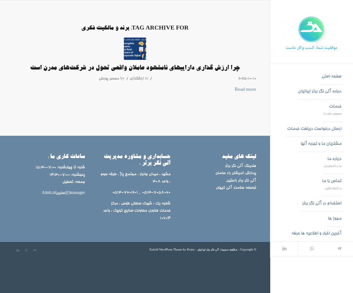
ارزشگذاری (137, 79)
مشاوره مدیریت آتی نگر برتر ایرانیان (217, 249)
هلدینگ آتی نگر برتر (240, 166)
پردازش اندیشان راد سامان (235, 173)
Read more (245, 89)
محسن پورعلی (109, 79)
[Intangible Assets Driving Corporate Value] (135, 49)
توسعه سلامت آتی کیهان (236, 188)
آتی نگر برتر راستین (241, 181)
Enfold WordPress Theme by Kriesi (171, 249)
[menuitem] (331, 77)
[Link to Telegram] (339, 248)
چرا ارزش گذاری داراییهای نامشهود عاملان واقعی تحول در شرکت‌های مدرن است (135, 68)
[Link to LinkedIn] (284, 248)
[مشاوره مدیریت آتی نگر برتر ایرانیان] (311, 32)
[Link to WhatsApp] (311, 248)
